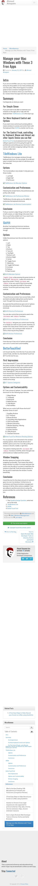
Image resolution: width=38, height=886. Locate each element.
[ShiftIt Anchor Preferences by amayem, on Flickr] (12, 333)
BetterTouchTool (8, 141)
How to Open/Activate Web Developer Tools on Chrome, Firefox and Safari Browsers (27, 537)
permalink (18, 517)
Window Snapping (12, 779)
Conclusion (10, 758)
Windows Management (21, 515)
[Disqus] (19, 589)
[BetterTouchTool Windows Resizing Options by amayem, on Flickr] (18, 436)
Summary (8, 737)
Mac (12, 515)
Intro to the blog (11, 532)
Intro (7, 735)
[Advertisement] (19, 27)
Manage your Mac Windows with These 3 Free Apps (18, 824)
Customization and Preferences (16, 755)
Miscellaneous (14, 48)
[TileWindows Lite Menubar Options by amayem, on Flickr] (15, 183)
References (9, 784)
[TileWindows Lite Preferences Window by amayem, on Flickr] (16, 196)
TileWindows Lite (18, 113)
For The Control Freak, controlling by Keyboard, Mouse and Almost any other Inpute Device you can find (18, 746)
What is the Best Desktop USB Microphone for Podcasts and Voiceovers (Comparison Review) (16, 790)
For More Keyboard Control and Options (18, 742)
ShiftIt (17, 128)
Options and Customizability (15, 776)
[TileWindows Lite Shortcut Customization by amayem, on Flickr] (17, 204)
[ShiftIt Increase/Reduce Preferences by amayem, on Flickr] (15, 319)
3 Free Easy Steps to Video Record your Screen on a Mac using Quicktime (18, 797)
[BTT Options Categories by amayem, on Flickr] (11, 382)
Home (5, 48)
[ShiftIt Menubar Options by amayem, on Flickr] (11, 274)
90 (23, 550)
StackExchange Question (18, 500)
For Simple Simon (12, 740)
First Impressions (12, 773)
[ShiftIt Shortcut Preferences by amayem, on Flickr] (13, 311)
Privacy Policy (24, 884)
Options (9, 753)
